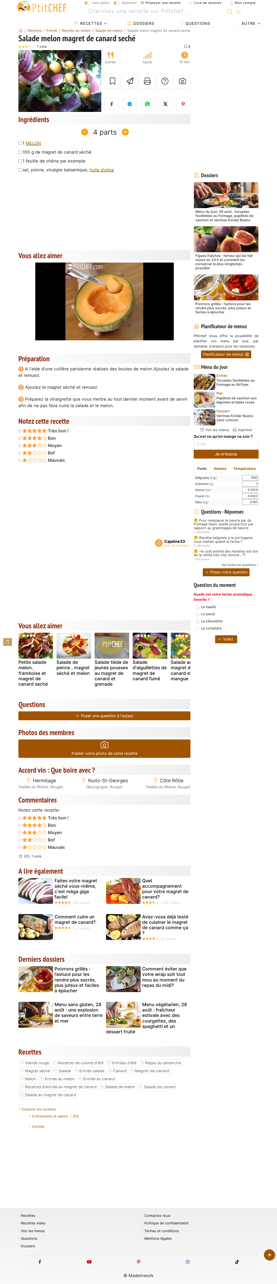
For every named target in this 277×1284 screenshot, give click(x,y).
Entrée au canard (99, 1079)
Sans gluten (100, 3)
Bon (51, 438)
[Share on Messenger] (129, 104)
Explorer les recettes (39, 1109)
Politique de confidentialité (166, 1223)
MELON (33, 143)
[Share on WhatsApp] (147, 104)
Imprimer (244, 430)
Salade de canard (160, 1087)
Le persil (208, 614)
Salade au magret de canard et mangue (182, 670)
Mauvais (56, 460)
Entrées (38, 1126)
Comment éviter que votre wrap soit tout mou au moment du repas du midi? (164, 977)
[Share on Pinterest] (183, 104)
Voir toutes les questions (239, 565)
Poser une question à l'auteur (107, 716)
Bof (51, 453)
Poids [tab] (202, 468)
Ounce (203, 490)
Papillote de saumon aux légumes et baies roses (236, 400)
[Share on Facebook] (112, 104)
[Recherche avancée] (238, 12)
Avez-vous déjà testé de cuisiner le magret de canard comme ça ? (165, 925)
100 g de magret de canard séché (57, 152)
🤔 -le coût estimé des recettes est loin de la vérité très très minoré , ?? (226, 553)
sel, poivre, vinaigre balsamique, (68, 169)
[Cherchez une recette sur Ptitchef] (230, 11)
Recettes (90, 23)
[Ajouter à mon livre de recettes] (113, 81)
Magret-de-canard (152, 1071)
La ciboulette (211, 621)
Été (76, 1116)
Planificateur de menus (224, 354)
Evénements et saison (50, 1116)
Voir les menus (216, 430)
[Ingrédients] (7, 642)
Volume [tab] (220, 468)
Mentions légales (158, 1238)
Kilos (201, 502)
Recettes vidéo (33, 1223)
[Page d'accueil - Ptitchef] (20, 30)
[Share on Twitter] (165, 104)
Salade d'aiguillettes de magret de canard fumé (150, 670)
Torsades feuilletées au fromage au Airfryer (235, 382)
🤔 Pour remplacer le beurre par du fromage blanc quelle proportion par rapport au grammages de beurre (224, 524)
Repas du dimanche (163, 1063)
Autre (248, 23)
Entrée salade (91, 1071)
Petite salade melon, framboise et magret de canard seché (33, 673)
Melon (30, 1079)
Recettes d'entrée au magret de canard (61, 1087)
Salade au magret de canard (50, 1095)
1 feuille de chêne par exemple (54, 161)
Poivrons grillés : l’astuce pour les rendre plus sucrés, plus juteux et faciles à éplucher (77, 979)
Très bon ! (58, 430)
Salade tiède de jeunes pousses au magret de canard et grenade (111, 673)
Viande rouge (37, 1063)
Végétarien (129, 3)
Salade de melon (120, 1087)
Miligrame (206, 478)
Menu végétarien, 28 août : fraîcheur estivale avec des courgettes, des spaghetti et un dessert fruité (146, 1018)
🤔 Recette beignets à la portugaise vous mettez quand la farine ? (223, 539)
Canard (119, 1071)
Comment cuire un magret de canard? (75, 919)
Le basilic (208, 607)
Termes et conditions (161, 1231)
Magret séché (37, 1071)
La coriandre (211, 628)
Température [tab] (244, 468)
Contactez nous (157, 1216)
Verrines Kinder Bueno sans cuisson (234, 418)
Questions (197, 23)
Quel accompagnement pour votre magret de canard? (165, 889)
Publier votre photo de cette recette (104, 753)
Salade (65, 1071)
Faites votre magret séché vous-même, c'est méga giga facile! (76, 889)
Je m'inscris (226, 454)
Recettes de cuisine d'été (80, 1063)
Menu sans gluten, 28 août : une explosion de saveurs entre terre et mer (79, 1013)
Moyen (54, 445)
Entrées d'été (124, 1063)
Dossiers (143, 23)
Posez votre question (228, 572)
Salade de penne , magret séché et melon (73, 668)
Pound (202, 496)
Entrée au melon (60, 1079)
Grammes (204, 484)
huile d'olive (102, 169)
